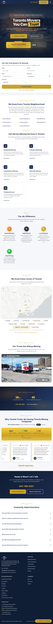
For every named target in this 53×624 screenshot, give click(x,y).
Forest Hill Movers (7, 122)
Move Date (29, 73)
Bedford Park (32, 323)
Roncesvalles (4, 581)
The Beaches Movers (25, 125)
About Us (30, 579)
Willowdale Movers (41, 122)
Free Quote (43, 2)
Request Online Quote (35, 491)
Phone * (29, 68)
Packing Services (31, 568)
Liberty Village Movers (25, 118)
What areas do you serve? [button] (26, 534)
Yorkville (46, 320)
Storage (29, 571)
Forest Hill (16, 320)
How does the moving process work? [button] (26, 540)
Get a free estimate (32, 404)
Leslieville (4, 593)
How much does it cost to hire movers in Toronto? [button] (26, 513)
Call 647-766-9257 (19, 36)
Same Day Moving (31, 566)
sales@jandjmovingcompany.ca (8, 570)
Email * (3, 73)
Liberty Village (35, 327)
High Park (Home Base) (7, 579)
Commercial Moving (32, 561)
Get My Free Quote (26, 86)
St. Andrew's (41, 323)
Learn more (7, 158)
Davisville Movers (24, 122)
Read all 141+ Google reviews (26, 465)
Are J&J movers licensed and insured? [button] (26, 524)
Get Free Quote (35, 36)
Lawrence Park (36, 320)
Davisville (23, 323)
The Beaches (4, 595)
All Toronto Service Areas (7, 597)
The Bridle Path (26, 320)
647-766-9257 (34, 2)
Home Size (4, 79)
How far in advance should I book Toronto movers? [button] (26, 518)
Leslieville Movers (7, 125)
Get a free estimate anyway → (31, 332)
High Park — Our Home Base (21, 327)
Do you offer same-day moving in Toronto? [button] (26, 529)
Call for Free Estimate (18, 491)
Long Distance (31, 564)
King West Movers (41, 118)
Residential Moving (32, 559)
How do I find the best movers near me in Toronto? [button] (26, 545)
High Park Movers (7, 118)
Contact (29, 583)
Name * (3, 68)
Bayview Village (13, 323)
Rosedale (8, 320)
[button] (50, 2)
